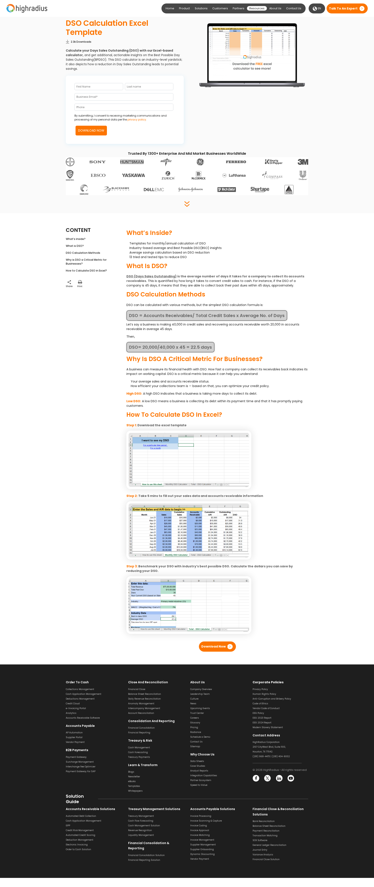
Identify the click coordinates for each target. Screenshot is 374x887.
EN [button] (319, 8)
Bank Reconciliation (264, 821)
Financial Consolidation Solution (146, 855)
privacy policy (136, 119)
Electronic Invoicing (77, 844)
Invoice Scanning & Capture (206, 820)
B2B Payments (77, 750)
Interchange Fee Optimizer (80, 766)
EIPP (68, 825)
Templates (134, 786)
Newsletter (134, 776)
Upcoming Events (200, 708)
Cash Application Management (83, 694)
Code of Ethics (260, 703)
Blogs (131, 771)
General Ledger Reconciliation (269, 845)
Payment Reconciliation (266, 830)
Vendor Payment (75, 742)
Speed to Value (198, 785)
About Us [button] (275, 8)
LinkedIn (279, 778)
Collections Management (80, 689)
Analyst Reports (199, 770)
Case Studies (197, 766)
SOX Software (260, 840)
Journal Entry (260, 849)
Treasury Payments (139, 757)
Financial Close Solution (266, 859)
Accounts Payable (80, 726)
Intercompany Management (144, 708)
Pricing (194, 727)
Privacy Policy (260, 689)
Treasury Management (141, 816)
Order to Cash (77, 682)
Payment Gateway (76, 757)
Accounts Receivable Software (83, 717)
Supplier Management (203, 844)
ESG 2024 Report (262, 722)
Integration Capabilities (203, 775)
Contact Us (293, 8)
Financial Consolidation (141, 727)
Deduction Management (79, 839)
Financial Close (136, 689)
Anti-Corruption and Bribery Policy (272, 698)
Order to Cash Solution (78, 849)
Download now (213, 646)
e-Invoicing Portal (76, 708)
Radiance (195, 732)
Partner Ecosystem (200, 780)
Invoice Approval (199, 830)
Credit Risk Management (80, 830)
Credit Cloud (73, 703)
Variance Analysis (263, 854)
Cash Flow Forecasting (140, 820)
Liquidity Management (141, 835)
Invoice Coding (198, 825)
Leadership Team (200, 694)
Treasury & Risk (140, 740)
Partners (238, 8)
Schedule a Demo (200, 737)
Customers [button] (220, 8)
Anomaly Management (141, 703)
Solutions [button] (201, 8)
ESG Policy (258, 713)
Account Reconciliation (141, 713)
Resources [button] (256, 8)
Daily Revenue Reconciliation (144, 698)
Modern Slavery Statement (268, 727)
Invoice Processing (200, 816)
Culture (194, 698)
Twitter (267, 778)
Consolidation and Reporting (151, 721)
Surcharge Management (80, 761)
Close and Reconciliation (148, 682)
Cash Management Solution (144, 825)
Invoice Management (202, 839)
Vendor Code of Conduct (266, 708)
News (193, 703)
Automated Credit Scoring (80, 835)
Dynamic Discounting (202, 854)
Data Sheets (197, 761)
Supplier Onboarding (202, 849)
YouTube (290, 778)
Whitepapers (135, 791)
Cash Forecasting (138, 752)
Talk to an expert (343, 8)
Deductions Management (80, 698)
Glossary (195, 722)
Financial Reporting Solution (144, 860)
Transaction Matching (265, 835)
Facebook (256, 778)
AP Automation (74, 732)
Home (170, 8)
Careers (194, 717)
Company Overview (201, 689)
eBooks (132, 781)
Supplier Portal (74, 737)
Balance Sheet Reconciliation (144, 694)
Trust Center (197, 713)
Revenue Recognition (140, 830)
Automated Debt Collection (81, 816)
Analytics (71, 713)
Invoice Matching (200, 835)
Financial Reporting (139, 732)
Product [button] (184, 8)
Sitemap (195, 746)
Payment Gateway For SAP (80, 771)
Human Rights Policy (264, 694)
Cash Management (139, 747)
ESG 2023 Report (262, 717)
